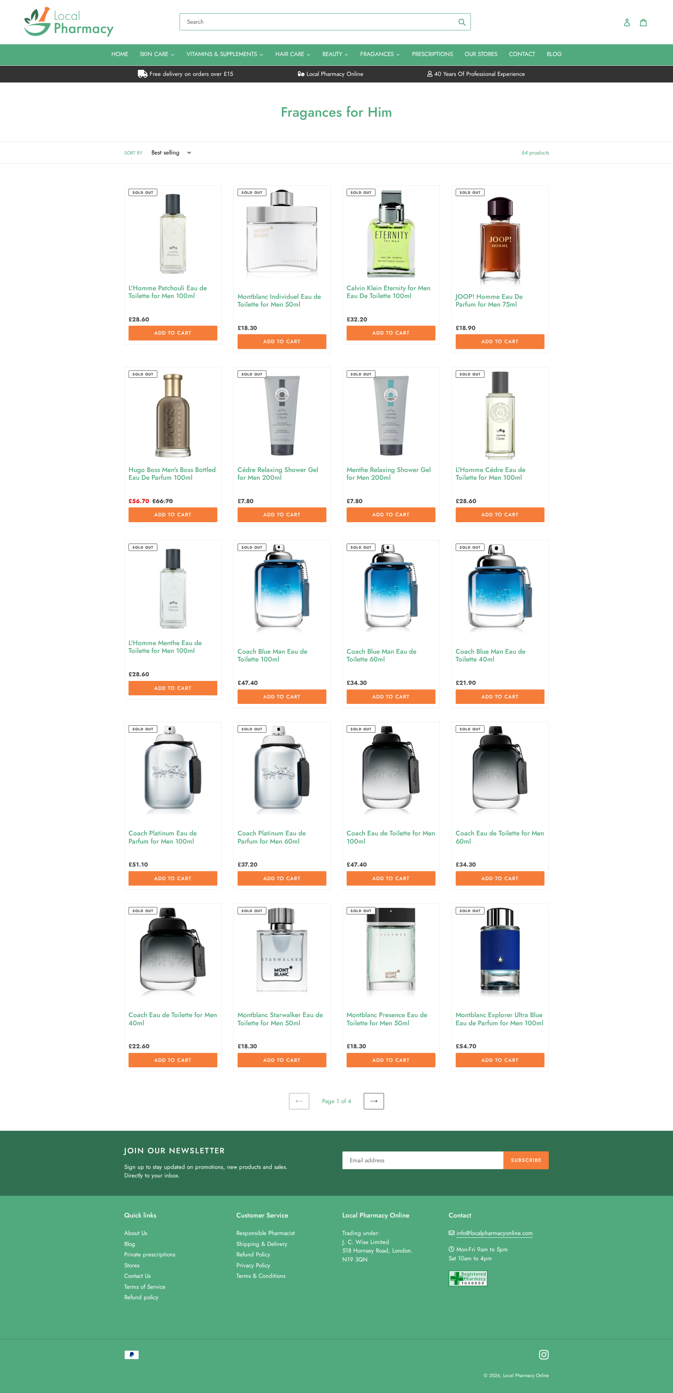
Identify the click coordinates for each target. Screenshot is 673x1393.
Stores (131, 1265)
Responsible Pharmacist (265, 1233)
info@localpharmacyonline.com (494, 1233)
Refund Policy (253, 1254)
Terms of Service (145, 1286)
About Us (135, 1233)
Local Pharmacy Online (334, 74)
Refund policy (141, 1297)
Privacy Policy (253, 1265)
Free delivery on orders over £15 (190, 74)
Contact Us (137, 1276)
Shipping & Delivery (261, 1244)
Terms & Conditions (260, 1276)
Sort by (133, 152)
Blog (129, 1244)
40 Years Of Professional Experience (478, 74)
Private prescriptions (149, 1254)
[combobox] (325, 21)
